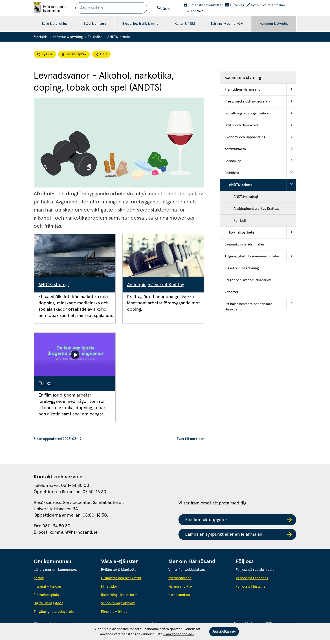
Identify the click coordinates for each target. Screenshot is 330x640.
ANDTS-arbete (241, 185)
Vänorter (231, 292)
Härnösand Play (180, 586)
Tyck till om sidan (190, 439)
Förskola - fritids (114, 611)
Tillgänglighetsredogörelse (54, 611)
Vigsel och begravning (241, 268)
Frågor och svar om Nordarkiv (247, 280)
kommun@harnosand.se (74, 532)
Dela (103, 54)
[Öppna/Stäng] (291, 89)
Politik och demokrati (241, 125)
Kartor (39, 578)
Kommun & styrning (274, 23)
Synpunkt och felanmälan (244, 244)
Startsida (41, 37)
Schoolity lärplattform (118, 603)
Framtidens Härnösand (242, 89)
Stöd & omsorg (95, 23)
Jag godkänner (224, 631)
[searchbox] (111, 7)
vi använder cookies (178, 634)
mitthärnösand (198, 578)
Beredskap (232, 161)
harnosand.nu (198, 595)
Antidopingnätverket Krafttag (155, 285)
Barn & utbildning (55, 23)
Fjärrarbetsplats (46, 595)
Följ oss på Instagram (252, 586)
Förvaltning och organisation (246, 113)
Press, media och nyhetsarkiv (247, 101)
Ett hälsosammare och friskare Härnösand (248, 306)
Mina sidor (109, 586)
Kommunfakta (235, 149)
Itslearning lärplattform (119, 595)
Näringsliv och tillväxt (227, 23)
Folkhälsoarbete (241, 232)
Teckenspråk (76, 54)
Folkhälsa (95, 37)
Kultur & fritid (185, 23)
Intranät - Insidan (47, 586)
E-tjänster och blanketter (121, 578)
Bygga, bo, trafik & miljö (140, 23)
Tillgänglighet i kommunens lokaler (251, 256)
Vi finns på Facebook (252, 578)
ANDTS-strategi (53, 285)
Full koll (46, 383)
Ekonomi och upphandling (244, 137)
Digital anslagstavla (48, 603)
